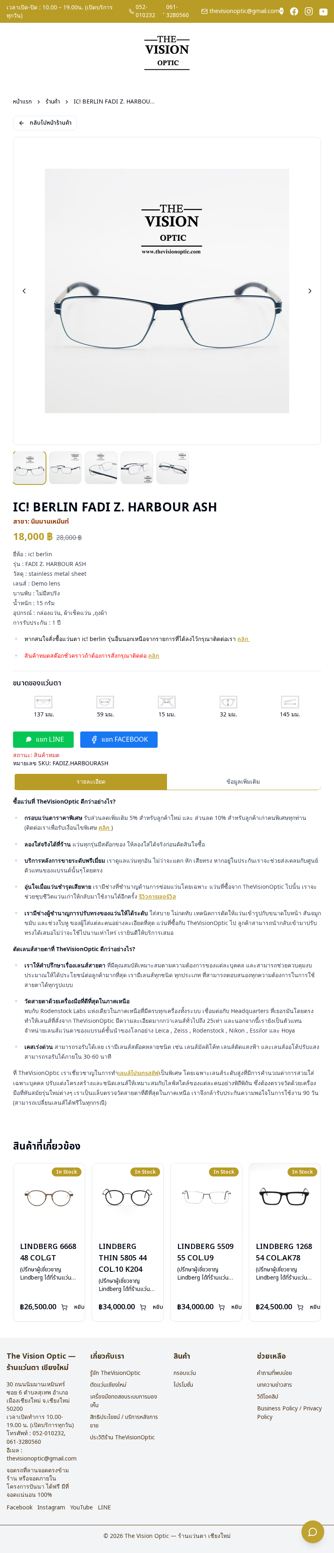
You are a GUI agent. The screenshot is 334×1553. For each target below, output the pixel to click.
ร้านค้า (53, 102)
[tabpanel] (167, 952)
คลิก (243, 639)
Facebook (20, 1508)
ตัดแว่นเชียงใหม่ (108, 1385)
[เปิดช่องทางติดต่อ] (312, 1531)
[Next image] (310, 291)
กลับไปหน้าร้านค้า (51, 123)
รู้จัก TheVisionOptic (115, 1373)
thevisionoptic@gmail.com (244, 11)
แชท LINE (50, 740)
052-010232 (145, 11)
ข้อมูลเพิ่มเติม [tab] (243, 781)
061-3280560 (177, 11)
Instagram (51, 1508)
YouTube (81, 1508)
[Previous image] (24, 291)
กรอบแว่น (185, 1373)
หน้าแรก (22, 102)
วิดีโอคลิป (267, 1396)
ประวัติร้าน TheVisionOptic (122, 1437)
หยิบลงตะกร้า (90, 1307)
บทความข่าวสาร (274, 1385)
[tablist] (167, 782)
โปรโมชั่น (183, 1385)
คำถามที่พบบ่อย (274, 1373)
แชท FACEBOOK (124, 740)
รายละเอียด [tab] (91, 781)
